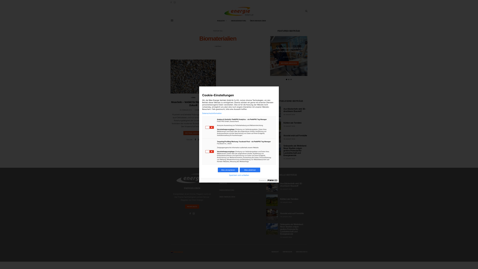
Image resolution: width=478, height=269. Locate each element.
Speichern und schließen (239, 175)
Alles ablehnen (250, 170)
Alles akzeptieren (228, 170)
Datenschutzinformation (212, 113)
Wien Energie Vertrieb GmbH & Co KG (224, 100)
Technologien (257, 100)
